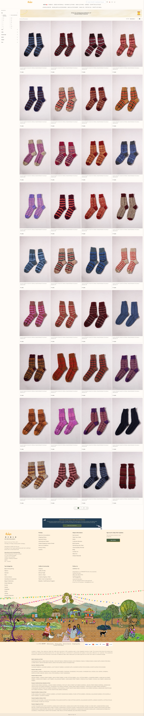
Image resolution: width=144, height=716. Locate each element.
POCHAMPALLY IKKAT (58, 673)
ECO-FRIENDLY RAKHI (79, 661)
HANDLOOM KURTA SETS (59, 706)
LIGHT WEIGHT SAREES (58, 667)
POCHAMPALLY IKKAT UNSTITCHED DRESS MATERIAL (71, 688)
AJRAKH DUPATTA (98, 700)
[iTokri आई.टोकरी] (30, 2)
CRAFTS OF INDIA (96, 7)
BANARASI (67, 673)
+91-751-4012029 (77, 580)
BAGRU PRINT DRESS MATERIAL (95, 685)
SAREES (87, 4)
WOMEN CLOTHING (70, 4)
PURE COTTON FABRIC (70, 677)
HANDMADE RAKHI (37, 661)
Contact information (58, 645)
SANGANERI (60, 671)
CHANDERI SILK (87, 671)
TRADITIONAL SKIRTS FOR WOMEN (47, 710)
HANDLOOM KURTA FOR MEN (102, 707)
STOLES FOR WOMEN (49, 700)
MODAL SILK (95, 671)
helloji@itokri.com (89, 582)
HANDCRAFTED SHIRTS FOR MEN (85, 707)
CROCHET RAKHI (58, 661)
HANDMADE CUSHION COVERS (67, 707)
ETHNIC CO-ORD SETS (90, 706)
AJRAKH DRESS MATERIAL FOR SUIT (57, 685)
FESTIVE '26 (88, 7)
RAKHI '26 (81, 7)
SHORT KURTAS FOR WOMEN (98, 667)
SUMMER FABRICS (36, 667)
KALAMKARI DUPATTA (86, 700)
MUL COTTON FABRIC (82, 677)
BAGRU (42, 673)
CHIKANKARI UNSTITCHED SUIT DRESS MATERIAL (44, 688)
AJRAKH (41, 671)
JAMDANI (66, 671)
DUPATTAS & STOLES (95, 4)
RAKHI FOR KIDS (105, 661)
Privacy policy (58, 643)
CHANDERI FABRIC (94, 677)
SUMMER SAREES (46, 667)
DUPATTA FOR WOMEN (37, 700)
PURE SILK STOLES (44, 701)
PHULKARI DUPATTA (61, 700)
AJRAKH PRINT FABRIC (46, 677)
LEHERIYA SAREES (44, 695)
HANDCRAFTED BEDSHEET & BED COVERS (47, 707)
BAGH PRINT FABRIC (58, 677)
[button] (114, 2)
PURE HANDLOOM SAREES (39, 694)
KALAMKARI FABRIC (60, 679)
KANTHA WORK (36, 673)
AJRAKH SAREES (50, 694)
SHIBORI (105, 671)
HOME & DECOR (47, 7)
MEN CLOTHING (80, 4)
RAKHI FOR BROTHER (68, 662)
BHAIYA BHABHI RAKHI (46, 662)
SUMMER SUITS (68, 667)
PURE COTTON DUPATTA (74, 700)
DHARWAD (73, 671)
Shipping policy (76, 643)
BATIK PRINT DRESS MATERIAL (77, 686)
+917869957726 (84, 571)
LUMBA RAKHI (35, 662)
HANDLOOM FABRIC (41, 679)
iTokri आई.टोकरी (42, 643)
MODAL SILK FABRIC (98, 679)
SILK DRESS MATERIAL (92, 688)
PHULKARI (79, 671)
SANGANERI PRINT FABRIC (73, 679)
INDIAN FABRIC (35, 677)
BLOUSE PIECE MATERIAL (79, 710)
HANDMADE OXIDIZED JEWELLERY (86, 709)
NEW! (44, 4)
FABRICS (50, 4)
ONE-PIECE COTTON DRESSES (64, 710)
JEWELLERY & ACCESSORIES (59, 7)
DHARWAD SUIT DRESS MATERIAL (60, 686)
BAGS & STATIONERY (73, 7)
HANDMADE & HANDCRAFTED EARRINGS (65, 709)
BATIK (100, 671)
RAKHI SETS (97, 661)
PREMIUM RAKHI (68, 661)
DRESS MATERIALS (59, 4)
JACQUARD (53, 671)
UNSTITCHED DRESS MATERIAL (40, 685)
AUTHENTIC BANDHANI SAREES (64, 694)
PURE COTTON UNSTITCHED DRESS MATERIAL (56, 689)
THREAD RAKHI (89, 661)
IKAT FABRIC (51, 679)
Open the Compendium (72, 525)
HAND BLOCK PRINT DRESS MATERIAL (96, 686)
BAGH (46, 673)
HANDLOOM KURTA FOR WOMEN (75, 706)
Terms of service (67, 643)
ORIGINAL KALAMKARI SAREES (94, 694)
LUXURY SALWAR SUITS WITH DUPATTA (42, 706)
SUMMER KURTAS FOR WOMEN (81, 667)
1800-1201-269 (76, 574)
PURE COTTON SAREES (79, 694)
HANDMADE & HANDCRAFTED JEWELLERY (43, 709)
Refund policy (50, 643)
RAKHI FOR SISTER (57, 662)
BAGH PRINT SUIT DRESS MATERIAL (77, 685)
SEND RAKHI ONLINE (47, 661)
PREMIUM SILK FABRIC (86, 679)
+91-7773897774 (77, 577)
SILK (50, 673)
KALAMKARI (35, 671)
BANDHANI (47, 671)
